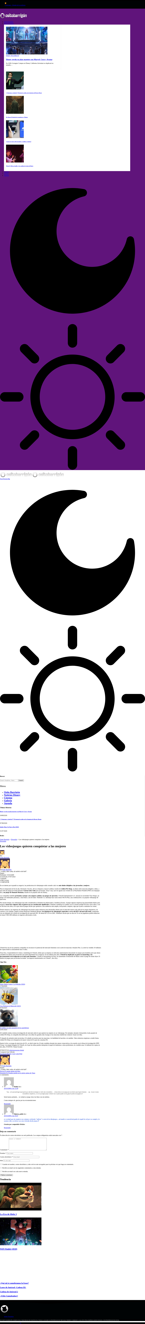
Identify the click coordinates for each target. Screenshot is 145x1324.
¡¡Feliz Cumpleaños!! (9, 1296)
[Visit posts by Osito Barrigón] (2, 854)
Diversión (3, 841)
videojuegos (13, 1050)
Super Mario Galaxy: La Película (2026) (12, 984)
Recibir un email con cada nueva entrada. (15, 1171)
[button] (5, 479)
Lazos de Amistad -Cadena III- (13, 1287)
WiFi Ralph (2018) (8, 1249)
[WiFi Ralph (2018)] (20, 1245)
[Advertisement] (50, 931)
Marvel (16, 55)
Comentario (4, 1150)
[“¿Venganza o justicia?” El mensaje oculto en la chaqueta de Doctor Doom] (15, 89)
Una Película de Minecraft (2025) (10, 1006)
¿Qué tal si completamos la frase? (14, 1283)
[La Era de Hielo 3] (20, 1210)
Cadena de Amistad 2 (9, 1292)
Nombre (3, 1153)
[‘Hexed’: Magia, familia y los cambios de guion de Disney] (15, 162)
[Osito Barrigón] (32, 477)
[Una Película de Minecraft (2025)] (9, 1004)
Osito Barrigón (4, 857)
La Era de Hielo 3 (8, 1214)
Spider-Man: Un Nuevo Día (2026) (9, 827)
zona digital (20, 1050)
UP (20, 1323)
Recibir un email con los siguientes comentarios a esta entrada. (21, 1168)
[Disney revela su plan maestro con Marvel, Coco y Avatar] (26, 54)
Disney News (10, 55)
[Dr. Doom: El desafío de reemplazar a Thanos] (15, 113)
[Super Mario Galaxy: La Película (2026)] (9, 982)
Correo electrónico (6, 1157)
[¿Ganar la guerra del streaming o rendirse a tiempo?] (15, 137)
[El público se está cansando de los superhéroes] (9, 1026)
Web (1, 1160)
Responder (7, 1104)
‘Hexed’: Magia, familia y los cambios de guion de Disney (19, 166)
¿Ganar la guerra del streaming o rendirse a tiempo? (18, 141)
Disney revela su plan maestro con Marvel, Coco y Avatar (29, 59)
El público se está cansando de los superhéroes (14, 1028)
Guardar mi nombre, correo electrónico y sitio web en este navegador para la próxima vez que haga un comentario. (38, 1164)
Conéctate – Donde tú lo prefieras (15, 5)
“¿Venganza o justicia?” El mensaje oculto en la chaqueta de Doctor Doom (24, 92)
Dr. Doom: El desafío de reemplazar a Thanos (17, 117)
